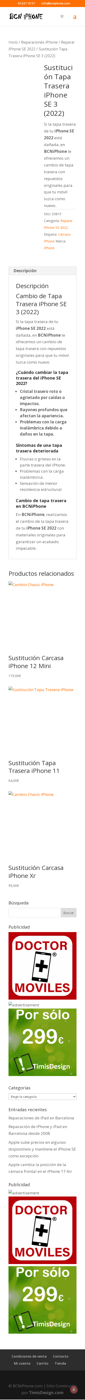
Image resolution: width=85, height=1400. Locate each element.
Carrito (42, 1363)
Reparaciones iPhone (39, 42)
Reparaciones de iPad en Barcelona (41, 1118)
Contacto (60, 1356)
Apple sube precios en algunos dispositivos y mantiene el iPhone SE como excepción (42, 1149)
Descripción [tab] (25, 270)
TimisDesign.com (46, 1392)
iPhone (49, 248)
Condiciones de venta (29, 1356)
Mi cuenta (22, 1363)
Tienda (60, 1363)
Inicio (13, 42)
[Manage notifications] (74, 1389)
